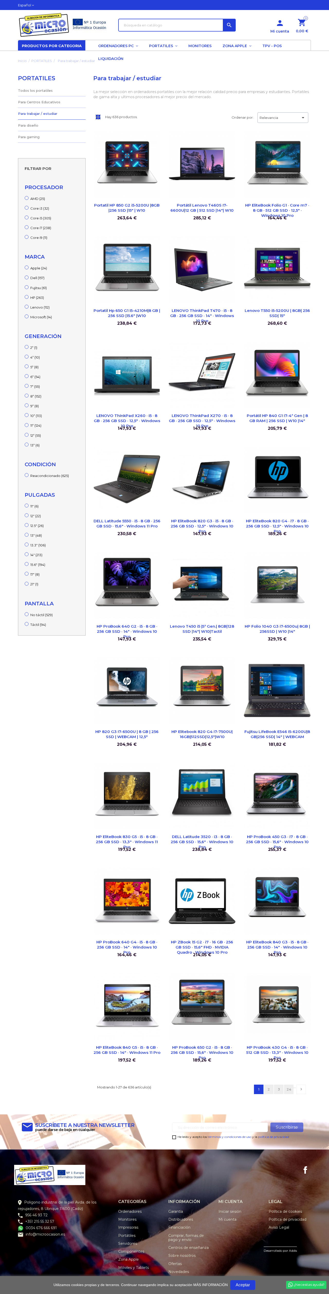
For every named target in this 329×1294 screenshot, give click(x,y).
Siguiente (301, 1089)
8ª (35, 396)
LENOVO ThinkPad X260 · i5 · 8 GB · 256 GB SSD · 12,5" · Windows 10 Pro (127, 420)
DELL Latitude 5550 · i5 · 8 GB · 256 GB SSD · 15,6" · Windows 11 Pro (127, 523)
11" (34, 506)
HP (37, 298)
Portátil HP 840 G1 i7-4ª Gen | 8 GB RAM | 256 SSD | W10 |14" (277, 418)
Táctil (38, 625)
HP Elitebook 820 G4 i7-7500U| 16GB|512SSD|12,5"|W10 (202, 734)
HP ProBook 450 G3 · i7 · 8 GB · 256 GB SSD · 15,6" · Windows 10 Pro (277, 841)
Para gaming (29, 137)
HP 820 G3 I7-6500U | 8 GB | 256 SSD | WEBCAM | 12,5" (127, 734)
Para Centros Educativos (39, 102)
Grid (98, 116)
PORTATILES (36, 78)
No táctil (41, 615)
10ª (36, 416)
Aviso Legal (279, 1227)
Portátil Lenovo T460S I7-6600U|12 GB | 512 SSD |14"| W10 (202, 208)
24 (289, 1089)
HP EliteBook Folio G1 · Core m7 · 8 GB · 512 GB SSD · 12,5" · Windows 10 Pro (277, 210)
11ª (35, 425)
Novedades (178, 1271)
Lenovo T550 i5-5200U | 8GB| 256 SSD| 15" (277, 313)
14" (36, 555)
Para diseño (28, 125)
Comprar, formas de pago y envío (186, 1237)
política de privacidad (273, 1137)
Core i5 (40, 218)
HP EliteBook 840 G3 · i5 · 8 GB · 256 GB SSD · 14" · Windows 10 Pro (277, 947)
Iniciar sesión (229, 1211)
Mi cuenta (227, 1219)
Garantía (175, 1211)
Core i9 (38, 238)
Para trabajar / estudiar (37, 113)
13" (36, 535)
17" (35, 574)
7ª (35, 386)
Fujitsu (38, 288)
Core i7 (40, 228)
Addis (293, 1250)
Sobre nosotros (182, 1255)
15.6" (37, 565)
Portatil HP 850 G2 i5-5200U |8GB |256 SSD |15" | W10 (127, 208)
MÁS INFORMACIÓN (210, 1285)
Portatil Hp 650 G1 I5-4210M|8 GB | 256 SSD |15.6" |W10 (127, 313)
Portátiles (126, 1235)
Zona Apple (128, 1259)
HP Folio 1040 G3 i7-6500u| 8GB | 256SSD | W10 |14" (277, 629)
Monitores (127, 1219)
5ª (34, 367)
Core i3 (39, 208)
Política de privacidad (287, 1219)
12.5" (37, 526)
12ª (35, 435)
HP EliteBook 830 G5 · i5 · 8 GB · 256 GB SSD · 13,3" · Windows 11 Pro (127, 841)
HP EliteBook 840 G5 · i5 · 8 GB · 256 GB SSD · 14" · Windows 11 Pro (127, 1050)
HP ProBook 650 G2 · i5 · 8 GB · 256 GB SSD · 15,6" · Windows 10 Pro (202, 1052)
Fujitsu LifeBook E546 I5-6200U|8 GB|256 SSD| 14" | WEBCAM (277, 734)
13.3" (38, 545)
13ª (35, 445)
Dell (37, 278)
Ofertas (175, 1263)
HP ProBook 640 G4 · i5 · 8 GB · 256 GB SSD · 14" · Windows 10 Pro (126, 947)
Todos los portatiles (35, 90)
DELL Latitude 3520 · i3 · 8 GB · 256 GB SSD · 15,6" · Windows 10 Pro (202, 841)
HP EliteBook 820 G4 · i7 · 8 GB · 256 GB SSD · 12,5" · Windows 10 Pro (277, 526)
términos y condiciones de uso (229, 1137)
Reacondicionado (49, 476)
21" (34, 584)
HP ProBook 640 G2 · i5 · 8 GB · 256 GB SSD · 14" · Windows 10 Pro (127, 631)
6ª (35, 377)
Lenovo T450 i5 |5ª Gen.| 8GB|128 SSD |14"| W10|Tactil (202, 629)
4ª (35, 357)
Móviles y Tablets (133, 1267)
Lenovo (40, 307)
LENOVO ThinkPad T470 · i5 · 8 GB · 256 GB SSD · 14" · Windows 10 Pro (202, 315)
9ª (34, 406)
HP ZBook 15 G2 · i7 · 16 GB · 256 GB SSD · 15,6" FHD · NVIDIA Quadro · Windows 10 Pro (202, 947)
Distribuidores (180, 1219)
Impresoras (128, 1227)
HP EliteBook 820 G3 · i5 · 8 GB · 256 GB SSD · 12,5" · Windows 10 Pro (202, 526)
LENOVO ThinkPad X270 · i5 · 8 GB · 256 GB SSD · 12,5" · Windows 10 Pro (202, 420)
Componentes (131, 1251)
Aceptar (243, 1285)
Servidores (127, 1243)
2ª (33, 347)
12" (35, 516)
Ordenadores (130, 1211)
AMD (37, 199)
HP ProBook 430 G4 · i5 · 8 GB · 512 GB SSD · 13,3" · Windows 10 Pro (277, 1052)
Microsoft (41, 317)
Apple (38, 268)
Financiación (179, 1227)
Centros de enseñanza (188, 1247)
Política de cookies (285, 1211)
